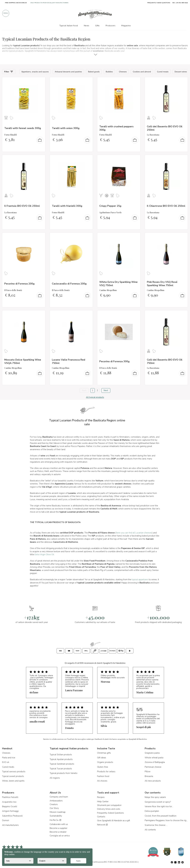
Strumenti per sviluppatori (109, 805)
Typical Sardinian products (62, 763)
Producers (110, 25)
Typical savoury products (13, 771)
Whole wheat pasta (154, 757)
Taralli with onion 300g (65, 128)
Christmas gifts (104, 753)
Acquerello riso (9, 802)
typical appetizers (140, 579)
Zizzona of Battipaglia (155, 762)
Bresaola (149, 776)
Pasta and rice (8, 757)
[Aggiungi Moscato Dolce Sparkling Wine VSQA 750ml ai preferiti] (40, 314)
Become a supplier (58, 828)
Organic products (105, 762)
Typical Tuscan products (61, 768)
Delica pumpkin (152, 811)
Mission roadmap (58, 812)
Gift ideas (101, 757)
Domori (5, 820)
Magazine (126, 25)
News (86, 25)
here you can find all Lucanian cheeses (134, 532)
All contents (150, 829)
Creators (54, 804)
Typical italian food (68, 25)
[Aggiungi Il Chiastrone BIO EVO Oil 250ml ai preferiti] (183, 158)
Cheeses (6, 753)
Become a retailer (58, 832)
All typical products (95, 397)
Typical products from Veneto (63, 773)
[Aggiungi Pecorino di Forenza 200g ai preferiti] (40, 236)
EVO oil (5, 762)
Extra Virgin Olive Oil (44, 554)
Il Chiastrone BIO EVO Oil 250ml (166, 206)
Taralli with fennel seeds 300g (22, 128)
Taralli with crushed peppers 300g (116, 128)
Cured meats (8, 767)
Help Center (102, 801)
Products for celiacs (106, 771)
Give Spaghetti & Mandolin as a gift (113, 820)
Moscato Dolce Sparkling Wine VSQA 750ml (22, 361)
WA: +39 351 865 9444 (180, 3)
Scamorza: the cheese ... (156, 825)
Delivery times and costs (108, 809)
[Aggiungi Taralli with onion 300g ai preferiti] (88, 81)
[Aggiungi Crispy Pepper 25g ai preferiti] (135, 158)
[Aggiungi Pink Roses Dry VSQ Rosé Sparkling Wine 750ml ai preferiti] (183, 236)
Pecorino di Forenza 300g (114, 361)
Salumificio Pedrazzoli (12, 815)
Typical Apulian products (61, 759)
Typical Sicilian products (61, 754)
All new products (153, 780)
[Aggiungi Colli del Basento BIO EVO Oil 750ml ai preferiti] (183, 314)
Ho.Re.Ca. (54, 820)
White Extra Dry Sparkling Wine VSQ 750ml (118, 283)
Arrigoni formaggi (10, 811)
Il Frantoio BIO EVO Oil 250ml (22, 206)
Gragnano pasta (152, 753)
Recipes (101, 797)
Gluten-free (102, 767)
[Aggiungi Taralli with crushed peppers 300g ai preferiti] (135, 81)
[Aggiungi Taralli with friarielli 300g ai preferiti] (88, 158)
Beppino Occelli (9, 806)
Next (106, 390)
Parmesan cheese (153, 767)
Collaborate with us (59, 824)
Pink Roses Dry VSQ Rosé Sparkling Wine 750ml (162, 283)
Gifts (97, 25)
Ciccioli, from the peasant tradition (160, 815)
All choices (102, 780)
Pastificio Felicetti (10, 797)
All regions (55, 778)
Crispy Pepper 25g (110, 206)
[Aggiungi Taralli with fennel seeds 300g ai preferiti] (40, 81)
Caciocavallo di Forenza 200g (69, 283)
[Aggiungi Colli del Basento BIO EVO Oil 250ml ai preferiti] (183, 81)
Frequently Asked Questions (110, 812)
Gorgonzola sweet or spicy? (158, 802)
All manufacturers (10, 825)
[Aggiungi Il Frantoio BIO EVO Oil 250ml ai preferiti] (40, 158)
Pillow (147, 771)
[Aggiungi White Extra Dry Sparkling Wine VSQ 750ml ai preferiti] (135, 236)
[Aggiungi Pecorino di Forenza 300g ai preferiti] (135, 314)
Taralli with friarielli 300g (67, 206)
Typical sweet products (13, 776)
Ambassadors (56, 800)
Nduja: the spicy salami (155, 797)
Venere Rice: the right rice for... (159, 806)
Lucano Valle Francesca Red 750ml (68, 361)
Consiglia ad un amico (60, 835)
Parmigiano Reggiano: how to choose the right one (166, 820)
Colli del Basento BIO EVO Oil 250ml (164, 128)
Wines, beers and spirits (13, 780)
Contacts (101, 816)
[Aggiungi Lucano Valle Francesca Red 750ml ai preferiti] (88, 314)
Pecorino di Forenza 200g (19, 283)
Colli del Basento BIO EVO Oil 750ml (164, 361)
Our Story (54, 808)
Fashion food (103, 776)
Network (101, 824)
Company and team (59, 796)
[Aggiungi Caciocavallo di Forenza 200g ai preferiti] (88, 236)
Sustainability (56, 815)
